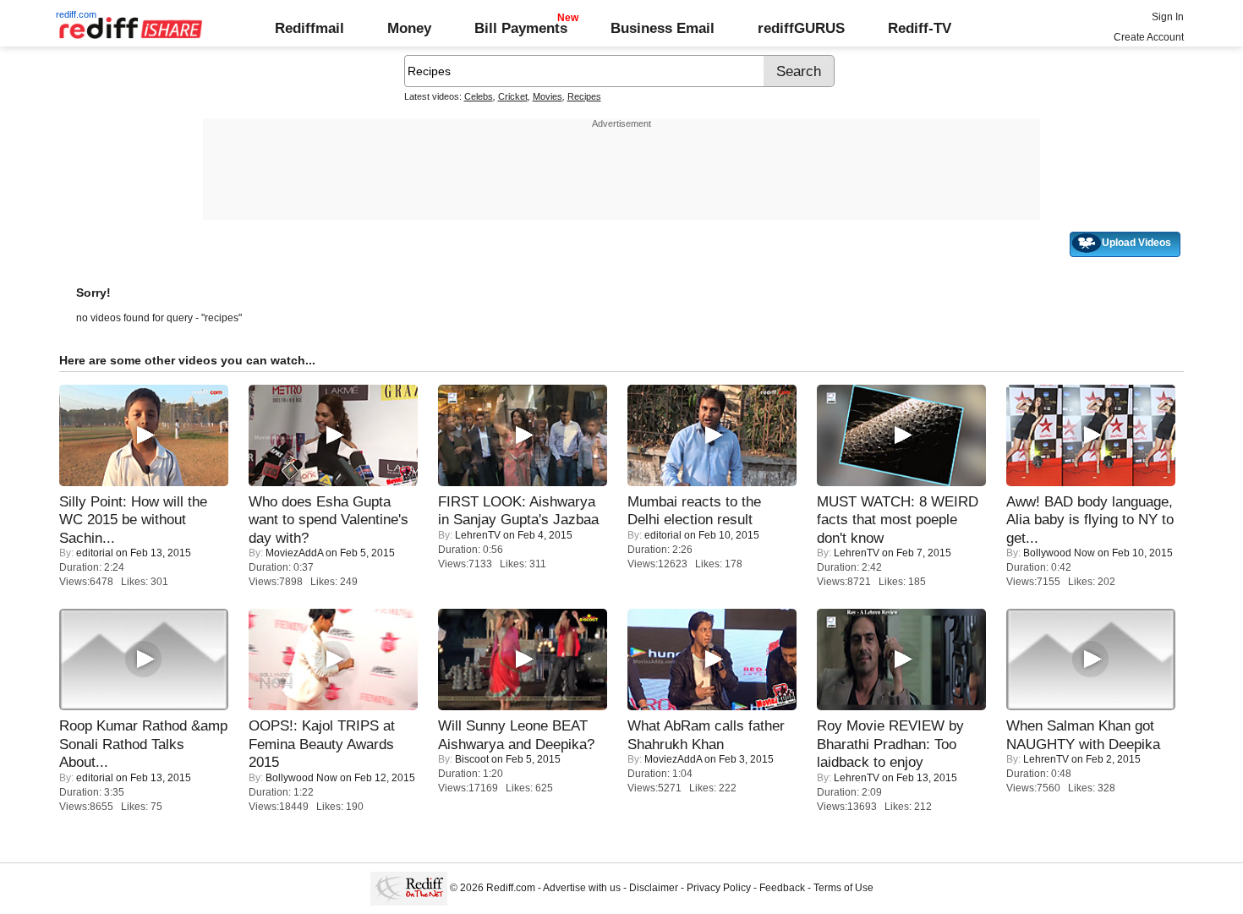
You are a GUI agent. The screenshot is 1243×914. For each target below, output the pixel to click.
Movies (547, 96)
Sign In (1168, 17)
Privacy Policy (719, 888)
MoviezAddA (294, 553)
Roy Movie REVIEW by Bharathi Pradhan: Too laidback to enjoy (890, 743)
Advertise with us (582, 888)
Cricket (513, 96)
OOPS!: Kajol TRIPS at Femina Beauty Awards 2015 (322, 743)
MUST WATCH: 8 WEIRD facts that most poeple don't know (897, 519)
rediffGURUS (801, 28)
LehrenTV (478, 535)
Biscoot (472, 759)
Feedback (782, 888)
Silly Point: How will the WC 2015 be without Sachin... (133, 519)
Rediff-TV (919, 28)
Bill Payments (520, 28)
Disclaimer (653, 888)
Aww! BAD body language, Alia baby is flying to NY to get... (1090, 519)
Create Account (1149, 37)
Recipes (584, 96)
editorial (94, 553)
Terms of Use (843, 888)
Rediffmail (309, 28)
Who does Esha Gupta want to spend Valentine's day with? (328, 519)
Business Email (663, 28)
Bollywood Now (1059, 553)
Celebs (478, 96)
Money (409, 28)
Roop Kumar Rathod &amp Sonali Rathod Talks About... (143, 743)
